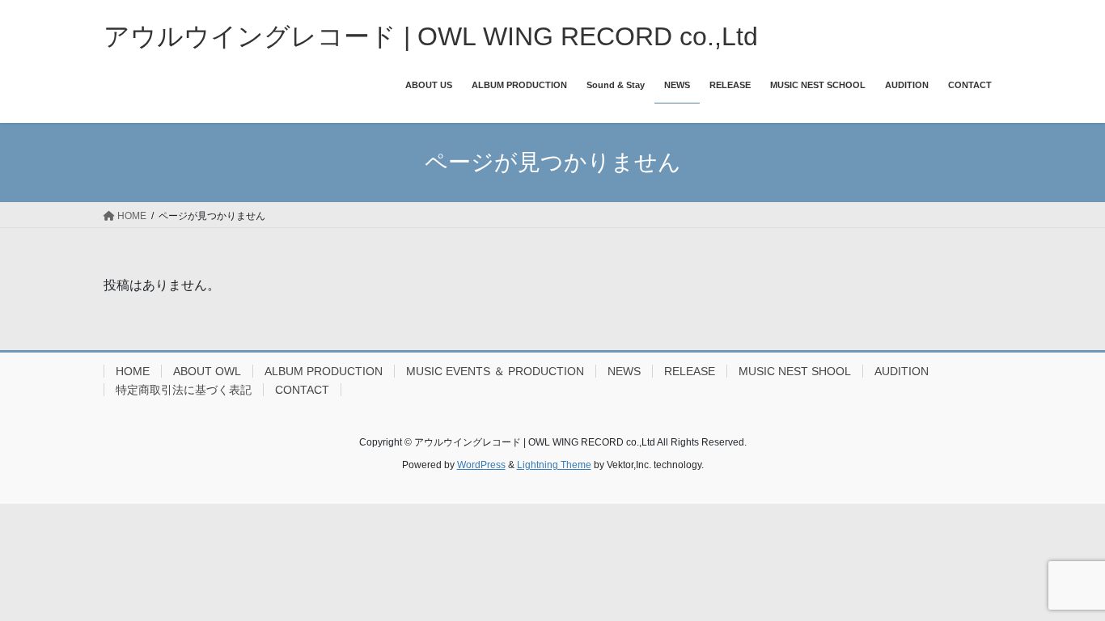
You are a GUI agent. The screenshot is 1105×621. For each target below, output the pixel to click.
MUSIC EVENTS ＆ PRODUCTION (495, 371)
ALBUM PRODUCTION (324, 371)
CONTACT (302, 389)
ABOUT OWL (207, 371)
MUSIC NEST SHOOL (795, 371)
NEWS (624, 371)
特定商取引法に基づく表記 (184, 389)
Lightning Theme (554, 465)
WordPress (481, 465)
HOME (133, 371)
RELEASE (689, 371)
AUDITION (901, 371)
